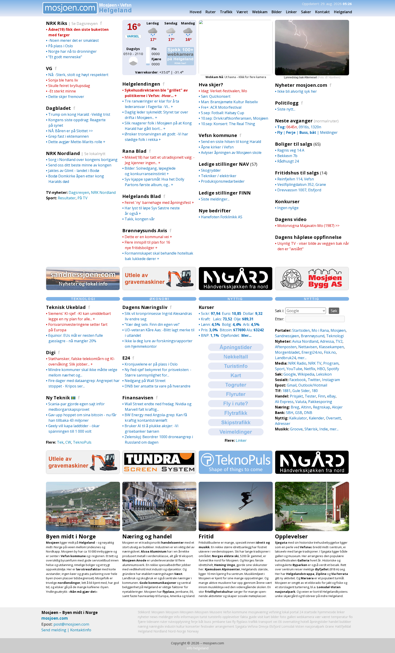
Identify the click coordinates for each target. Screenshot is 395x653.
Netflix (309, 368)
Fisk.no (330, 352)
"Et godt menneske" (65, 56)
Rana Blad (134, 151)
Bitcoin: (233, 329)
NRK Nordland (64, 153)
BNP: (210, 335)
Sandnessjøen (287, 335)
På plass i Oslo (60, 45)
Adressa (327, 341)
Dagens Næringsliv (144, 307)
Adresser (282, 423)
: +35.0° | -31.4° (159, 72)
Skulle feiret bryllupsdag (69, 85)
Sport (280, 368)
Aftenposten (285, 346)
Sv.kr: (210, 313)
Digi (51, 352)
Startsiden (301, 330)
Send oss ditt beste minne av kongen (79, 165)
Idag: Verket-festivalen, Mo (224, 90)
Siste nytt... (286, 109)
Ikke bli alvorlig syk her (297, 91)
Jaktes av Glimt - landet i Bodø (73, 170)
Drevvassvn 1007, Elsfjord (299, 189)
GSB (298, 412)
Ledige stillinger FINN (225, 193)
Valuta (300, 401)
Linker (291, 11)
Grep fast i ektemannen (68, 136)
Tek (60, 442)
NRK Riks (58, 23)
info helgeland (197, 648)
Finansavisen (137, 398)
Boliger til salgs (293, 144)
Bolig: (231, 324)
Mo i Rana (320, 330)
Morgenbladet (287, 352)
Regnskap (321, 407)
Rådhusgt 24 (288, 161)
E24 (126, 358)
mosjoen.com (54, 618)
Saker (306, 11)
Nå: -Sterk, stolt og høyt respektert (78, 74)
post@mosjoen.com (71, 624)
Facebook (297, 379)
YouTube (294, 368)
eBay (331, 396)
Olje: (244, 318)
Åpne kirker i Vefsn (217, 147)
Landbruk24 (285, 357)
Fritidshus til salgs (297, 173)
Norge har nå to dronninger (72, 51)
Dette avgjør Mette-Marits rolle (75, 141)
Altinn (306, 407)
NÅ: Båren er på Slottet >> (70, 130)
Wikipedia (306, 374)
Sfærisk (311, 429)
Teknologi (335, 335)
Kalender (316, 418)
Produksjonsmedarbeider (223, 181)
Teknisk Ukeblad (66, 307)
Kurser (206, 307)
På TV (82, 197)
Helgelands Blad (141, 196)
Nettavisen (307, 346)
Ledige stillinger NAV (224, 164)
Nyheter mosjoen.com (301, 85)
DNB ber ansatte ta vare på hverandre (157, 386)
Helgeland (145, 631)
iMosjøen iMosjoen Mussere (201, 612)
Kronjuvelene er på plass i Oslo (151, 364)
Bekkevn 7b (287, 155)
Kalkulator (298, 418)
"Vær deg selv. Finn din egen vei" (152, 324)
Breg (295, 407)
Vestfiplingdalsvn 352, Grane (301, 184)
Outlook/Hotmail (312, 385)
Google (289, 374)
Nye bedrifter (215, 211)
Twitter (314, 379)
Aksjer (337, 407)
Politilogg (287, 103)
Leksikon (324, 374)
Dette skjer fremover (66, 96)
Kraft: (206, 318)
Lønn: (210, 324)
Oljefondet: (236, 335)
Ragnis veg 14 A (290, 150)
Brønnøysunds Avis (144, 230)
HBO (321, 368)
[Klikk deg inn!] (83, 288)
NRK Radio (297, 363)
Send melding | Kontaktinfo (66, 629)
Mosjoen (172, 612)
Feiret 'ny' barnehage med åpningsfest (158, 202)
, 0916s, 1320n (299, 126)
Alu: (255, 329)
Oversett (333, 418)
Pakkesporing (320, 401)
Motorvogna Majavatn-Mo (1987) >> (308, 225)
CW (68, 442)
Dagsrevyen (79, 192)
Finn (321, 396)
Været (242, 11)
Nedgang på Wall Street (145, 380)
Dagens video (291, 219)
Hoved (195, 11)
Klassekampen (331, 346)
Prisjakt (296, 396)
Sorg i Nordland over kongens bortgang (82, 159)
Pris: (209, 329)
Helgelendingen (141, 84)
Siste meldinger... (215, 199)
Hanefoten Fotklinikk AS (221, 216)
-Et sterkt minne (62, 91)
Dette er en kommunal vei (147, 236)
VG (49, 68)
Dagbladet (58, 108)
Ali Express (284, 401)
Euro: (231, 313)
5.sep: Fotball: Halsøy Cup (222, 112)
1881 (286, 390)
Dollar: (252, 313)
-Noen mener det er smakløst (73, 40)
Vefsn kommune (218, 135)
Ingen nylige (288, 207)
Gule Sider (301, 390)
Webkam (259, 11)
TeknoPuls (82, 442)
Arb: (251, 324)
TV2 (339, 341)
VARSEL (133, 36)
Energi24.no (312, 352)
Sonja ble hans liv (63, 80)
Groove (296, 429)
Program (331, 363)
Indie (323, 429)
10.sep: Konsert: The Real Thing (228, 123)
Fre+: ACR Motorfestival (221, 107)
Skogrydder (211, 170)
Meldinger (329, 132)
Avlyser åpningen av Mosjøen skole (231, 152)
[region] (312, 49)
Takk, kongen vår (140, 218)
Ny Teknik (58, 398)
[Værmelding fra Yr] (152, 35)
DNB (308, 412)
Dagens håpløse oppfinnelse (308, 237)
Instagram (331, 379)
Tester (310, 396)
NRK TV (314, 363)
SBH (289, 412)
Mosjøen (338, 330)
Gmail (291, 385)
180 (315, 390)
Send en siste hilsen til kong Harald (231, 141)
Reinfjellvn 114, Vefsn (295, 179)
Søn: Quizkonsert (215, 96)
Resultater (67, 197)
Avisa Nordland (305, 341)
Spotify (333, 368)
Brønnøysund (312, 335)
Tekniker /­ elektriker (218, 175)
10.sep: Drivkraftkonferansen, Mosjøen (234, 118)
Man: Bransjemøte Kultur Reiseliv (229, 101)
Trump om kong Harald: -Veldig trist (79, 114)
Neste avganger (294, 121)
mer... (302, 357)
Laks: (222, 318)
